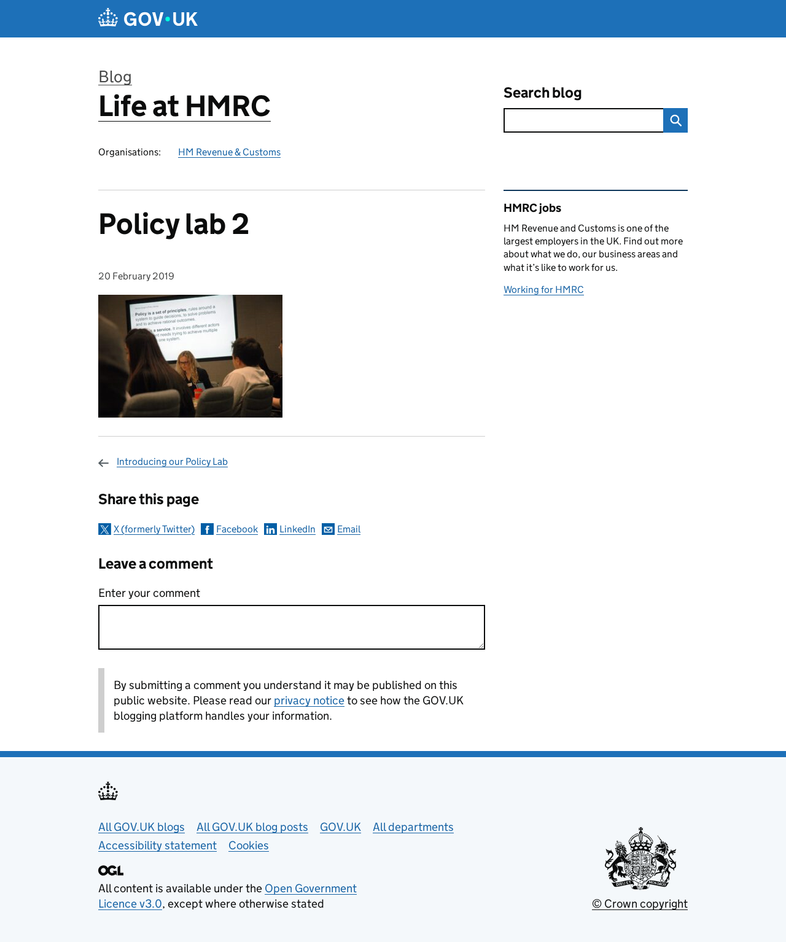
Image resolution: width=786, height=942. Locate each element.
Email (348, 529)
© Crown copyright (640, 904)
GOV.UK (340, 827)
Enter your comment (149, 593)
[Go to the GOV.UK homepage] (148, 18)
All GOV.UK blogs (141, 827)
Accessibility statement (157, 845)
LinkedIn (297, 529)
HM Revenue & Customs (229, 152)
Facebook (237, 529)
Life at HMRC (184, 106)
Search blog (543, 92)
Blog (115, 76)
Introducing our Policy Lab (172, 461)
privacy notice (309, 700)
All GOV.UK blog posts (252, 827)
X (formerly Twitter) (154, 529)
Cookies (248, 845)
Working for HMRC (544, 289)
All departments (413, 827)
